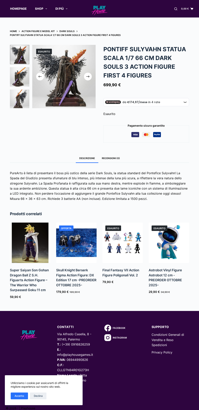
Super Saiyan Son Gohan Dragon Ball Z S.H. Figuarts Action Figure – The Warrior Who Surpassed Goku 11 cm (29, 280)
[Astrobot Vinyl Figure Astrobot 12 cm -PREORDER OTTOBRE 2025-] (169, 243)
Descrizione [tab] (87, 158)
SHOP (39, 8)
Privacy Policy (162, 352)
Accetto (19, 395)
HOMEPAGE (18, 8)
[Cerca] (175, 8)
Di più (59, 8)
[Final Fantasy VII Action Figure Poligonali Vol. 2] (122, 243)
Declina (38, 395)
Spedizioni (159, 345)
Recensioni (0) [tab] (111, 158)
